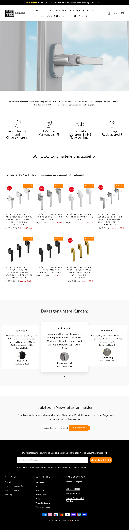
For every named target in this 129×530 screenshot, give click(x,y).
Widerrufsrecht (41, 494)
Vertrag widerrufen (43, 499)
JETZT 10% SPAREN (101, 460)
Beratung (80, 16)
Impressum (40, 482)
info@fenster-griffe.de (74, 493)
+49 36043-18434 (73, 489)
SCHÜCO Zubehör (54, 16)
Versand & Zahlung (43, 503)
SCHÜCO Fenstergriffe (74, 10)
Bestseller (44, 10)
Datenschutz (40, 490)
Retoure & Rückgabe (74, 481)
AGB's (38, 486)
